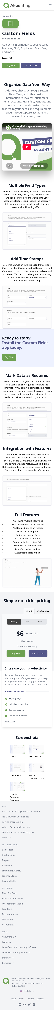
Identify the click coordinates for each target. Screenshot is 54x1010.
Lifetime (40, 622)
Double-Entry (8, 855)
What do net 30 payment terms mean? (21, 811)
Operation (8, 16)
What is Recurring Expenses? (16, 827)
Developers (7, 919)
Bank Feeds (7, 849)
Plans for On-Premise (12, 898)
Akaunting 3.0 (9, 936)
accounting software (40, 978)
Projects (6, 860)
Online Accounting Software (16, 952)
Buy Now (10, 65)
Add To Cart (31, 65)
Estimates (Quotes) (11, 870)
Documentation (10, 914)
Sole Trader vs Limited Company (18, 832)
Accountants (8, 924)
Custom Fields (9, 881)
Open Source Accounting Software (19, 947)
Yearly (27, 622)
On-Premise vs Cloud (12, 903)
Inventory (7, 865)
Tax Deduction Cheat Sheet (15, 816)
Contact (40, 998)
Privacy (31, 998)
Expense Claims (9, 875)
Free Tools (7, 909)
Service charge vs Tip (12, 821)
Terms (21, 998)
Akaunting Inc (12, 38)
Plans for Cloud (9, 893)
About (13, 998)
